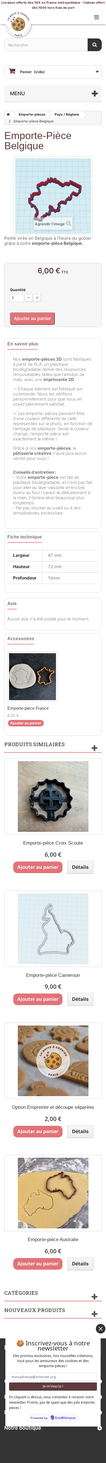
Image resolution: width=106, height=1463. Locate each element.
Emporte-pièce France (28, 708)
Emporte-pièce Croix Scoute (53, 843)
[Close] (100, 1329)
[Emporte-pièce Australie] (53, 1193)
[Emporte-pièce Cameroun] (53, 928)
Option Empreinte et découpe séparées (53, 1107)
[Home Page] (7, 114)
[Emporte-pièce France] (32, 677)
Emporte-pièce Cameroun (53, 975)
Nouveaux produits (34, 1310)
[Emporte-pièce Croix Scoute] (53, 796)
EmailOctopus (65, 1418)
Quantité (18, 289)
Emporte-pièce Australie (53, 1239)
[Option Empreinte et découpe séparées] (53, 1060)
